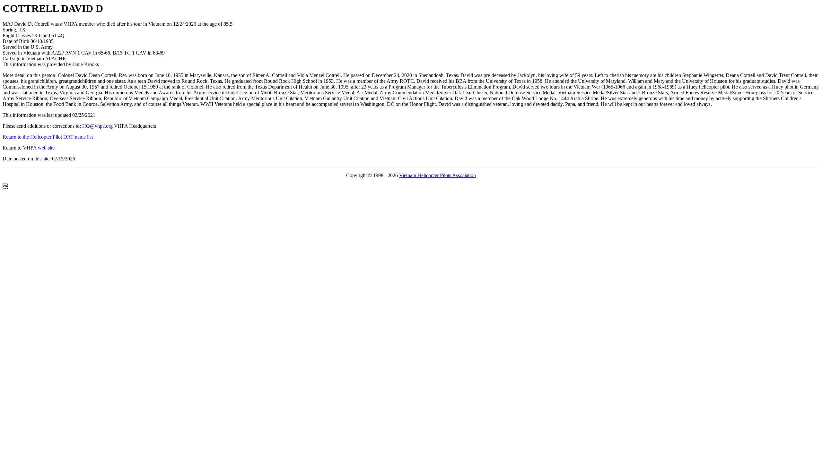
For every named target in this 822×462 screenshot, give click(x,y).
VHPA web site (39, 147)
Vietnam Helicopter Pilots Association (437, 175)
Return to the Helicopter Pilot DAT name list (48, 137)
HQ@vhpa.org (97, 126)
